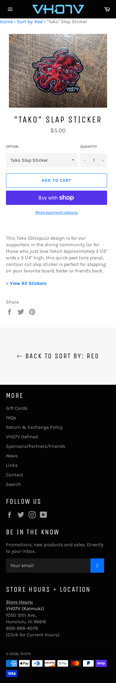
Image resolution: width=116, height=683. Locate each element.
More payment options (56, 212)
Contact (14, 475)
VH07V (25, 653)
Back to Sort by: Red (61, 356)
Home (6, 21)
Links (12, 465)
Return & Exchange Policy (34, 427)
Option (12, 147)
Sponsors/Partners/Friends (35, 446)
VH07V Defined (22, 436)
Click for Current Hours (33, 635)
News (12, 456)
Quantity (88, 147)
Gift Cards (16, 408)
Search (13, 484)
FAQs (11, 417)
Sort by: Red (30, 21)
